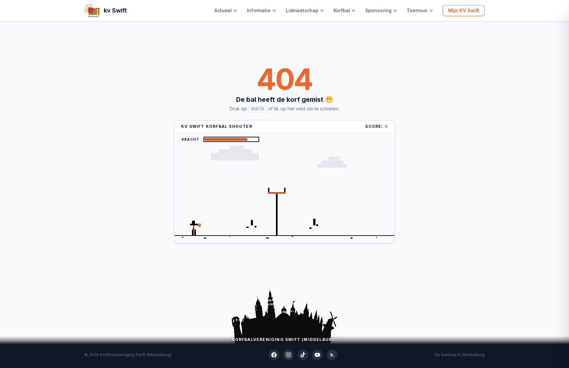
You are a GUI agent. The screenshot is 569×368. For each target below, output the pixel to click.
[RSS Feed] (332, 355)
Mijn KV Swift (463, 10)
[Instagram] (288, 355)
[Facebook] (274, 355)
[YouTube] (317, 355)
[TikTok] (303, 355)
